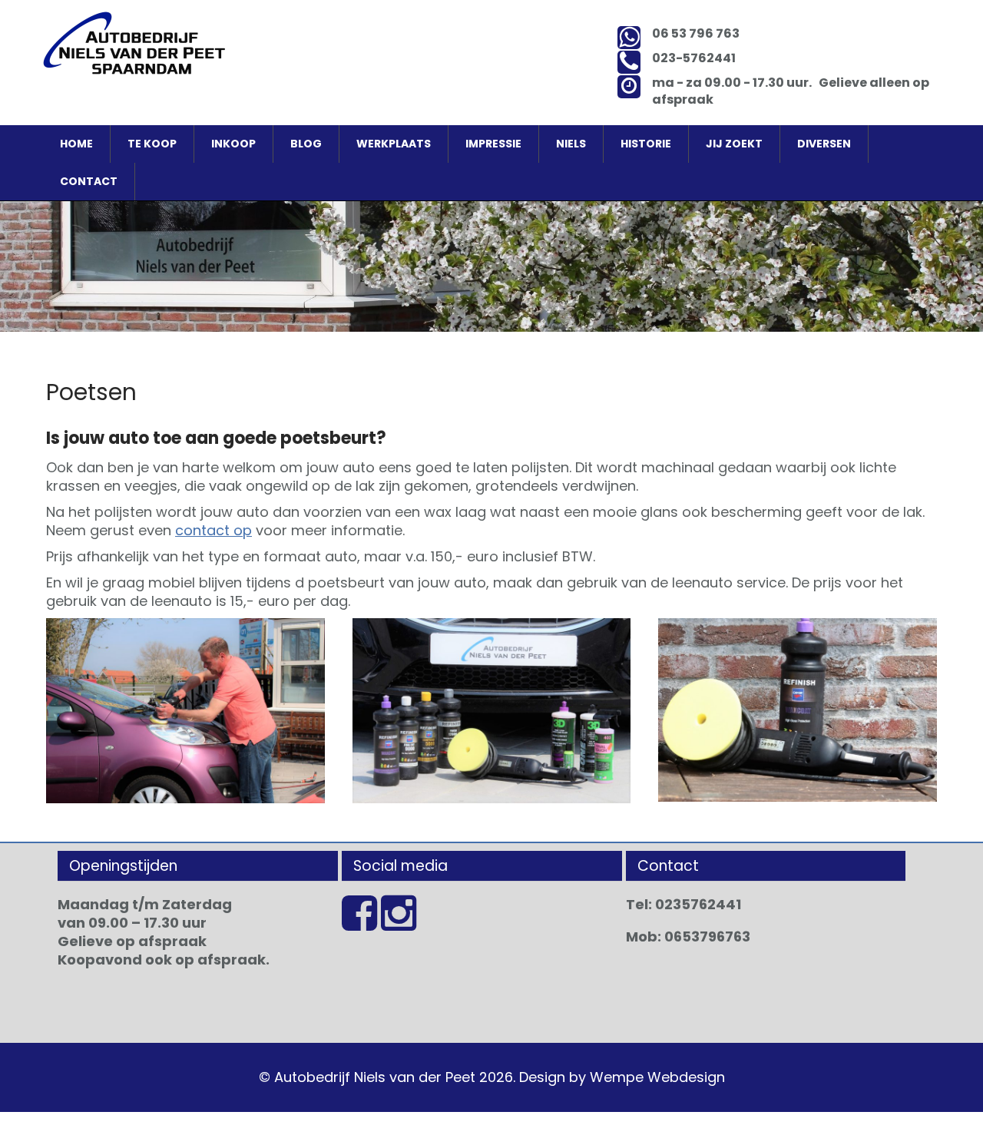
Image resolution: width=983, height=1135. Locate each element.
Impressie (493, 143)
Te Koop (152, 143)
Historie (646, 143)
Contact (88, 181)
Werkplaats (393, 143)
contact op (213, 530)
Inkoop (233, 143)
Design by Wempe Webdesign (622, 1077)
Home (76, 143)
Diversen (824, 143)
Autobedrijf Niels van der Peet (374, 1077)
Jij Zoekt (734, 143)
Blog (306, 143)
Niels (571, 143)
